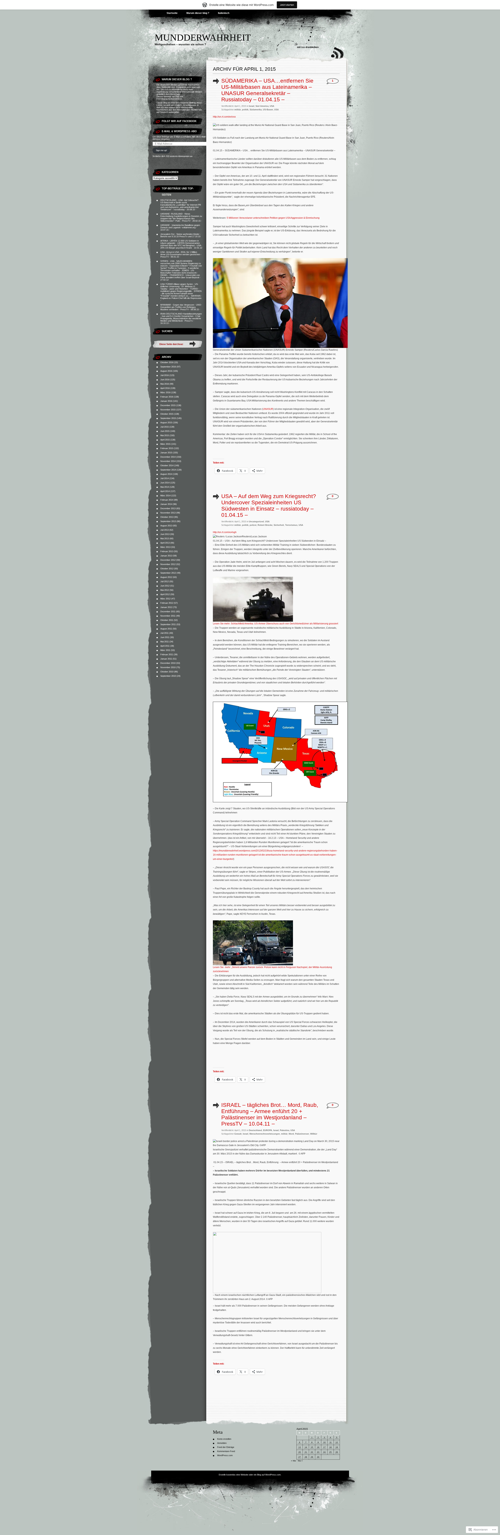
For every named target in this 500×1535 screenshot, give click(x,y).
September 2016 (168, 366)
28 (306, 1457)
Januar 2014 (166, 504)
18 (330, 1447)
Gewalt (238, 1134)
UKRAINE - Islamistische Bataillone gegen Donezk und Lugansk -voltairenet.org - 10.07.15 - (180, 227)
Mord (291, 1134)
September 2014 (168, 470)
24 (324, 1452)
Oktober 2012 (166, 568)
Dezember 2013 (168, 508)
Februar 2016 (166, 397)
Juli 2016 (164, 375)
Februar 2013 (166, 551)
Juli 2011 (164, 633)
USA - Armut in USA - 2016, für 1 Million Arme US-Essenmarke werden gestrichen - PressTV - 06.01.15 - (180, 254)
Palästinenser (302, 1134)
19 (337, 1447)
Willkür (313, 1134)
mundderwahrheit (203, 37)
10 (324, 1442)
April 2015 (165, 440)
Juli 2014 (164, 478)
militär (237, 109)
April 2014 (165, 491)
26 (337, 1452)
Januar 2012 (166, 607)
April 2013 (165, 543)
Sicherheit (279, 525)
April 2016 (165, 388)
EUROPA (267, 1130)
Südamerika (256, 109)
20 (299, 1452)
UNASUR (268, 409)
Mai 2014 (164, 487)
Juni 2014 (165, 482)
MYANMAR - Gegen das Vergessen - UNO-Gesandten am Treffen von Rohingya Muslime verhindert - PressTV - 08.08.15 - (181, 307)
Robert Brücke (265, 525)
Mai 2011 (164, 641)
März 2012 (165, 598)
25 (330, 1452)
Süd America (262, 106)
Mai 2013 (164, 538)
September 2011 (168, 624)
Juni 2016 (165, 379)
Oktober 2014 (166, 465)
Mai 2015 (164, 435)
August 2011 (166, 629)
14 (306, 1447)
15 (312, 1447)
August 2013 (166, 525)
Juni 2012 (165, 586)
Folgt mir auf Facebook (179, 121)
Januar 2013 (166, 555)
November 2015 (168, 409)
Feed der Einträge (225, 1447)
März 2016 (165, 392)
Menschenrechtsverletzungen (264, 1134)
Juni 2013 (165, 534)
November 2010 (168, 667)
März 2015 (165, 444)
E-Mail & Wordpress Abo (179, 131)
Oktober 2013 (166, 517)
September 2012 (168, 573)
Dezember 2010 (168, 663)
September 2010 (168, 676)
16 (318, 1447)
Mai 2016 (164, 384)
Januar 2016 (166, 401)
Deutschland (255, 1130)
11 (330, 1442)
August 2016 (166, 371)
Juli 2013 (164, 530)
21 (306, 1452)
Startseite (172, 13)
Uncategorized (256, 521)
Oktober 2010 (166, 671)
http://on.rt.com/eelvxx (224, 116)
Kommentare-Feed (226, 1451)
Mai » (300, 1461)
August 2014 (166, 474)
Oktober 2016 (166, 362)
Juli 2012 (164, 581)
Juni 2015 (165, 431)
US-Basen (268, 109)
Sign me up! (161, 150)
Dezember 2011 (167, 611)
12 (337, 1442)
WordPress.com (225, 1455)
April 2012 (165, 594)
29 (312, 1457)
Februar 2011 (166, 654)
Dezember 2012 (168, 560)
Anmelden (222, 1443)
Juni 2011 (164, 637)
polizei (253, 525)
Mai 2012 (164, 590)
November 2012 (168, 564)
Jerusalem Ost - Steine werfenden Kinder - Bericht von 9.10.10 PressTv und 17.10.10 (180, 235)
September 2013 (168, 521)
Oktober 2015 (166, 414)
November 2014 (168, 461)
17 (324, 1447)
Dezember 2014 (168, 457)
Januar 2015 (166, 452)
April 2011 (165, 646)
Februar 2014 (166, 500)
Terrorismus (291, 525)
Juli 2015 (164, 427)
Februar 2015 (166, 448)
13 (299, 1447)
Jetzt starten (287, 4)
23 (318, 1452)
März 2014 (165, 495)
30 (318, 1457)
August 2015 (166, 422)
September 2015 (168, 418)
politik (245, 109)
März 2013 (165, 547)
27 (299, 1457)
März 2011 (165, 650)
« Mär (293, 1461)
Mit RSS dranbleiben (308, 47)
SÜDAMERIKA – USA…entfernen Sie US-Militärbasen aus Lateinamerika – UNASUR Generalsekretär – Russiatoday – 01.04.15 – (267, 90)
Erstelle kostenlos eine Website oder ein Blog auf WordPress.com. (250, 1474)
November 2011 (167, 616)
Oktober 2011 (166, 620)
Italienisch (223, 13)
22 (312, 1452)
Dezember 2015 (168, 405)
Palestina (284, 1130)
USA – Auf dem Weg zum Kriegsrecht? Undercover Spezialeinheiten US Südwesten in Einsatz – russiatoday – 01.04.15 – (268, 505)
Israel (251, 106)
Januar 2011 (166, 659)
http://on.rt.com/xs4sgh (225, 532)
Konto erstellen (224, 1439)
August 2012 (166, 577)
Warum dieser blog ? (197, 13)
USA (272, 106)
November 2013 (168, 513)
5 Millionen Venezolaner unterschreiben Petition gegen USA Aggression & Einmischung (273, 218)
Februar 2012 (166, 603)
